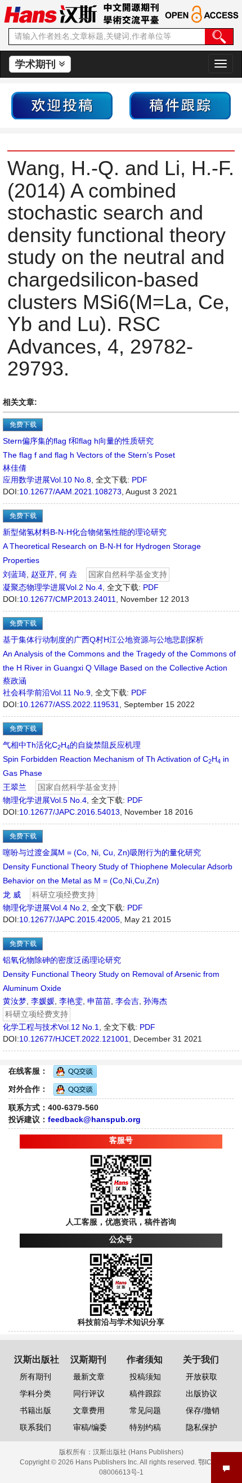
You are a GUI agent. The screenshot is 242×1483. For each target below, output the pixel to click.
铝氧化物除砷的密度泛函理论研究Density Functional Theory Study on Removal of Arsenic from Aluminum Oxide (111, 974)
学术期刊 (37, 64)
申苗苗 (99, 1001)
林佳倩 (14, 467)
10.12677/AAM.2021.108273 (70, 491)
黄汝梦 (14, 1001)
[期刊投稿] (62, 104)
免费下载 (23, 424)
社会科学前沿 (26, 692)
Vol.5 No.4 (68, 800)
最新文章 (89, 1376)
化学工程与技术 (30, 1026)
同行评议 (89, 1393)
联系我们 (35, 1427)
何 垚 (68, 574)
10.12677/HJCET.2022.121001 (74, 1038)
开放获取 (201, 1376)
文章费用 (89, 1410)
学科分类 (35, 1393)
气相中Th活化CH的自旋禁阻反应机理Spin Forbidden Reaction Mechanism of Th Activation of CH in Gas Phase (116, 759)
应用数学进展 (26, 479)
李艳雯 (71, 1001)
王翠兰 (14, 787)
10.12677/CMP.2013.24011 (67, 599)
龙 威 (12, 894)
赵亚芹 (43, 574)
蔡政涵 (14, 680)
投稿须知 (145, 1376)
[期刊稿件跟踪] (180, 104)
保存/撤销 (202, 1410)
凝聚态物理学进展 (34, 587)
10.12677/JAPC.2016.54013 (69, 811)
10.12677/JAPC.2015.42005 (69, 919)
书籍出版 (35, 1410)
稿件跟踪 (145, 1393)
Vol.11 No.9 (70, 692)
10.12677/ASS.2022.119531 (69, 704)
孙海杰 (155, 1001)
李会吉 (127, 1001)
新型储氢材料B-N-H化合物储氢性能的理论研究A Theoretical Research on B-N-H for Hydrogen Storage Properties (102, 546)
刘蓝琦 (14, 574)
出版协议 (201, 1393)
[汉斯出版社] (50, 13)
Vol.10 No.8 (70, 479)
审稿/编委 (90, 1427)
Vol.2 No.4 (84, 587)
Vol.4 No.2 (68, 907)
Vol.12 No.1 (78, 1026)
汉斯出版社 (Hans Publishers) (138, 1452)
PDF (139, 479)
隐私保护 (201, 1427)
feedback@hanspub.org (94, 1119)
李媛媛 (43, 1001)
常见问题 (145, 1410)
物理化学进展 (26, 800)
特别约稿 (145, 1427)
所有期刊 (35, 1376)
